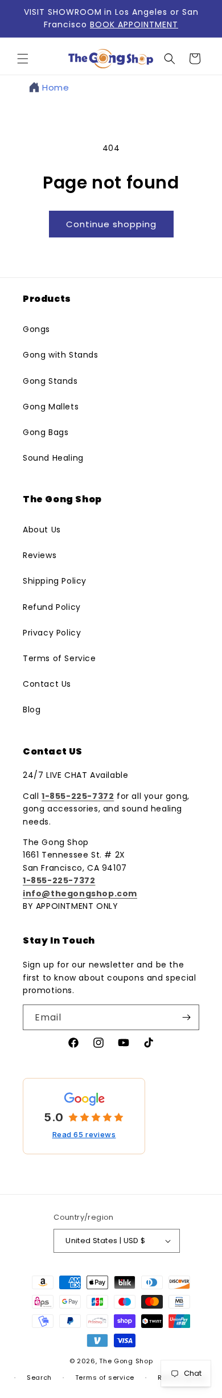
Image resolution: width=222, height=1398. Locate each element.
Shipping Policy (55, 581)
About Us (42, 529)
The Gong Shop (126, 1361)
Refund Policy (52, 607)
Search (39, 1377)
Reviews (39, 555)
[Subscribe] (186, 1017)
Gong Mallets (51, 406)
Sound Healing (53, 458)
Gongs (36, 329)
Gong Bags (45, 432)
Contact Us (47, 684)
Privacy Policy (52, 632)
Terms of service (104, 1377)
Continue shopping (111, 224)
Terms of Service (59, 658)
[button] (22, 58)
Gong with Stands (60, 354)
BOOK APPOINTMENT (134, 24)
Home (55, 87)
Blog (31, 709)
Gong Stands (50, 381)
